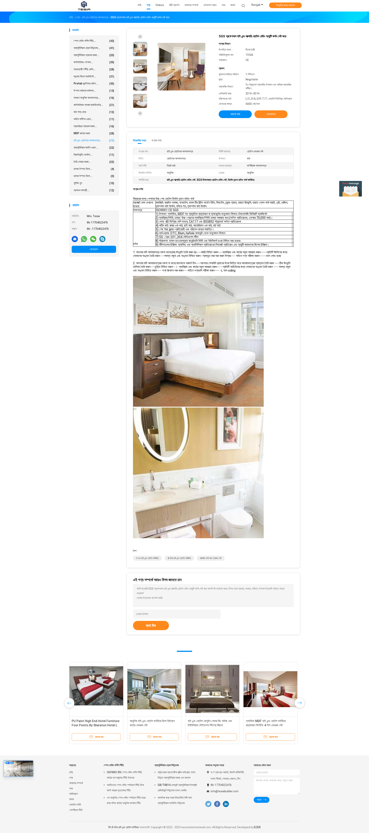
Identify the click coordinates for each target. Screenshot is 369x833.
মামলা (71, 799)
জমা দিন (151, 625)
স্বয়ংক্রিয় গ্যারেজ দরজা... (94, 126)
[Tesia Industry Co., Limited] (84, 5)
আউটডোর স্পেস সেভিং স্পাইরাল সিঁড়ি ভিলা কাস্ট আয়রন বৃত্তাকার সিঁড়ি (125, 787)
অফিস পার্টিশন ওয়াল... (94, 119)
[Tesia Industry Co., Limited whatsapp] (84, 239)
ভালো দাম (235, 114)
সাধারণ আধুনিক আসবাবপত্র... (94, 97)
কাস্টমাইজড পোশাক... (94, 62)
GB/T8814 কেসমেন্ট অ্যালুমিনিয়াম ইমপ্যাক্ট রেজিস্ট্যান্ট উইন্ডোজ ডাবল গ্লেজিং (177, 787)
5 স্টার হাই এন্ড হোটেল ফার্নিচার (179, 558)
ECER (257, 827)
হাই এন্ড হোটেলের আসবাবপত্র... (94, 140)
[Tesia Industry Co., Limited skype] (102, 239)
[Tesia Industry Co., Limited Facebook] (217, 804)
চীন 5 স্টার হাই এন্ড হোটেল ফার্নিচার (123, 827)
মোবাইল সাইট (75, 804)
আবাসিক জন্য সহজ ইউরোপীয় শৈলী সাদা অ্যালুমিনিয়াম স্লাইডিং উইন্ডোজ (175, 800)
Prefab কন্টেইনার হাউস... (94, 83)
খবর (71, 788)
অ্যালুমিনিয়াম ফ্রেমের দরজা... (94, 55)
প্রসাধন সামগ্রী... (94, 190)
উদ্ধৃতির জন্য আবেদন (285, 5)
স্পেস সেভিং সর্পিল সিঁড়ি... (94, 40)
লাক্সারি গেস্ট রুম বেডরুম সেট (210, 558)
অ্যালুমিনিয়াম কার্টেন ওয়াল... (94, 147)
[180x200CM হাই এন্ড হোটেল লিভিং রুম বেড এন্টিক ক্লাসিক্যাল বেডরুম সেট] (96, 689)
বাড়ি (71, 772)
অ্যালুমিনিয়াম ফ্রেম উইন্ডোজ (167, 765)
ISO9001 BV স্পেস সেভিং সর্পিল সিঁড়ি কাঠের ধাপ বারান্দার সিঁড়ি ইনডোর (124, 775)
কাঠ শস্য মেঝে (94, 112)
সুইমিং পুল (94, 183)
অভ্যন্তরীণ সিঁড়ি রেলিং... (94, 69)
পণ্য (71, 777)
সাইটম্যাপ (73, 793)
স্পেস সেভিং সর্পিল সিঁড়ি (114, 765)
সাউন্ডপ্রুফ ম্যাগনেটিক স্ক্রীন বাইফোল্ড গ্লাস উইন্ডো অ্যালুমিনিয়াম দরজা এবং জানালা (176, 775)
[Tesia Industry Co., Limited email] (75, 239)
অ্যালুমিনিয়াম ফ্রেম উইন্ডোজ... (94, 48)
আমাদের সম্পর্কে (76, 783)
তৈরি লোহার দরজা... (94, 161)
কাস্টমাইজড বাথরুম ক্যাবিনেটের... (94, 105)
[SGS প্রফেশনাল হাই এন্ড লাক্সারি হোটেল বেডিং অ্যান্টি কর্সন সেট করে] (181, 67)
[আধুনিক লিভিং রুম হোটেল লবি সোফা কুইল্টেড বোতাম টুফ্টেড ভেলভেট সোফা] (270, 689)
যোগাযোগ (94, 249)
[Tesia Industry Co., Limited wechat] (93, 239)
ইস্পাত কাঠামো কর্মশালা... (94, 90)
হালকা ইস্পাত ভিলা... (94, 169)
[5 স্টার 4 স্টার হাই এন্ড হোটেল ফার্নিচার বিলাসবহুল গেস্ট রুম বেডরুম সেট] (212, 689)
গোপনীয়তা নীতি (76, 809)
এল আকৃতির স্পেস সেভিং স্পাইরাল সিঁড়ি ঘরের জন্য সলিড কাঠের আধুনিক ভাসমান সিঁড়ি (126, 800)
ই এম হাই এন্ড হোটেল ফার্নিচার (147, 558)
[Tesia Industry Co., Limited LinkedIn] (226, 804)
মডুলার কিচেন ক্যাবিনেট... (94, 76)
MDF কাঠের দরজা (94, 133)
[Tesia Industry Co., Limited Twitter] (208, 804)
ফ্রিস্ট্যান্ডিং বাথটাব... (94, 154)
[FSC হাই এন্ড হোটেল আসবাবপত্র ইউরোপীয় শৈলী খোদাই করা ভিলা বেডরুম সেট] (154, 689)
